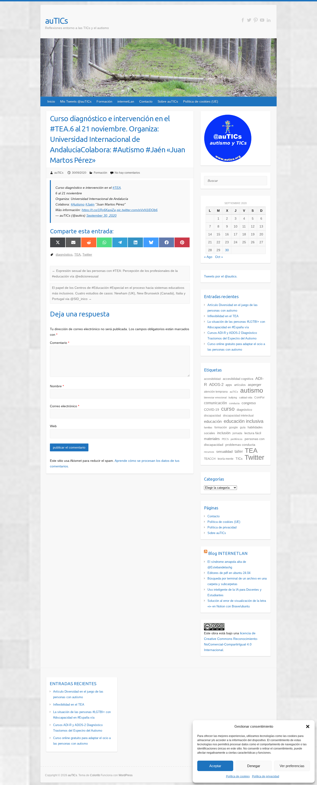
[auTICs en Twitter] (249, 20)
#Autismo (77, 204)
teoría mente (225, 458)
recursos (209, 451)
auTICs (56, 20)
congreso (249, 403)
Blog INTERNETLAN (228, 553)
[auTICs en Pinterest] (255, 20)
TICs (239, 458)
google (233, 427)
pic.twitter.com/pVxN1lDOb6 (137, 210)
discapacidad (212, 415)
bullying (233, 397)
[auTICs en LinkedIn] (268, 20)
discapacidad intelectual (238, 415)
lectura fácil (252, 433)
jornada (237, 433)
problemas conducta (240, 444)
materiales (212, 439)
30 (227, 250)
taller (239, 451)
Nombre (57, 386)
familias (208, 427)
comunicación (215, 403)
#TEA (117, 187)
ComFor (259, 397)
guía (243, 427)
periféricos (237, 439)
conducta (234, 403)
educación (213, 421)
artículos (240, 385)
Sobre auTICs (168, 101)
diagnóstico (64, 254)
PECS (225, 439)
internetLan (125, 101)
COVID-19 (211, 409)
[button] (307, 726)
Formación (104, 101)
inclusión (223, 433)
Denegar (253, 766)
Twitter (87, 254)
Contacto (145, 101)
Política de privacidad (265, 776)
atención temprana (216, 391)
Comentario (59, 343)
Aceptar (215, 766)
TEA (77, 254)
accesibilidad (212, 379)
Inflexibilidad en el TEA (223, 316)
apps (229, 385)
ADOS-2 (216, 384)
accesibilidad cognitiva (238, 379)
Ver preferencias (292, 766)
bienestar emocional (215, 397)
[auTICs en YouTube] (262, 20)
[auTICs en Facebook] (242, 20)
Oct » (219, 257)
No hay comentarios (127, 172)
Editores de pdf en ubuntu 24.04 (228, 573)
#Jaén (89, 204)
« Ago (208, 257)
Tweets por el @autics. (220, 276)
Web (53, 426)
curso (228, 409)
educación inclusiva (243, 421)
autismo (251, 390)
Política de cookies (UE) (200, 101)
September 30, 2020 (101, 215)
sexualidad (224, 451)
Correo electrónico (64, 406)
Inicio (51, 101)
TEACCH (210, 458)
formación (220, 427)
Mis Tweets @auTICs (75, 101)
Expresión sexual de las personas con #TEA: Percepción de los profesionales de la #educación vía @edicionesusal (115, 273)
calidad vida (245, 397)
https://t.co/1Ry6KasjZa (99, 210)
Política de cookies (238, 776)
